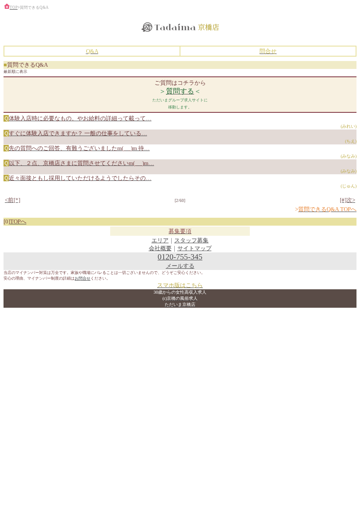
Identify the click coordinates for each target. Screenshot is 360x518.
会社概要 (160, 248)
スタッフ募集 (191, 240)
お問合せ (82, 278)
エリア (160, 240)
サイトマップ (194, 248)
